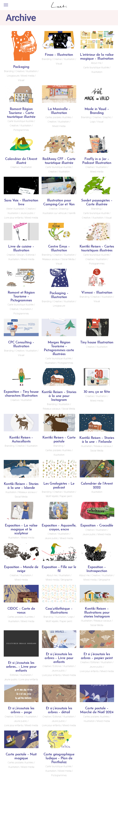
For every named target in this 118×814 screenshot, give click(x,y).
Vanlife (72, 213)
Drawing (63, 208)
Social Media (68, 259)
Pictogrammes (21, 130)
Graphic (107, 117)
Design (20, 254)
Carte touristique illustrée (96, 67)
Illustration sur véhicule (54, 213)
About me (96, 63)
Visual (21, 80)
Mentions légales (104, 798)
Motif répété (52, 496)
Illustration (31, 71)
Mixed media (27, 75)
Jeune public (27, 213)
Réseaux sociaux (51, 259)
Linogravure (13, 75)
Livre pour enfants (13, 217)
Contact (88, 798)
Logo (92, 121)
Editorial (30, 254)
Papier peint (66, 496)
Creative (20, 71)
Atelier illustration (15, 208)
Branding (9, 71)
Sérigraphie (66, 579)
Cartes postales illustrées (58, 117)
